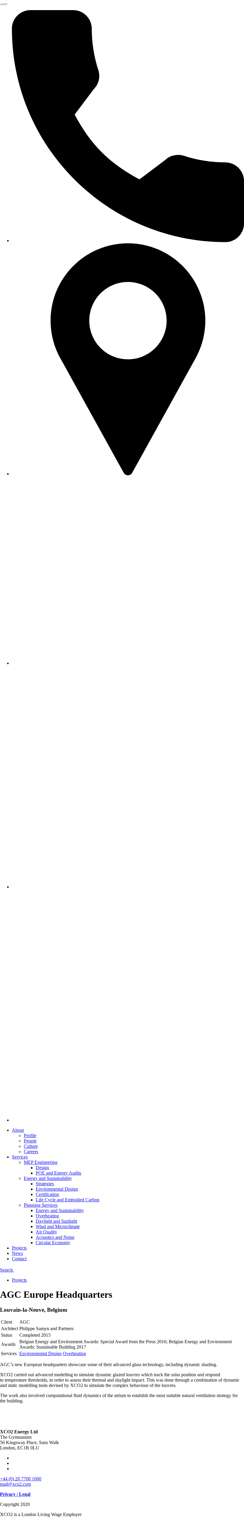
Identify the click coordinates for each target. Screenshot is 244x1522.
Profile (30, 1135)
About (18, 1130)
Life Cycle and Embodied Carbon (67, 1199)
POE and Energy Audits (58, 1172)
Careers (31, 1151)
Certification (47, 1194)
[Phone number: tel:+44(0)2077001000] (128, 240)
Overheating (47, 1215)
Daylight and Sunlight (56, 1221)
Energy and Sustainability (48, 1178)
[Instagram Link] (128, 1120)
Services (20, 1156)
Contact (19, 1258)
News (17, 1253)
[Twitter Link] (128, 663)
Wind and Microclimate (58, 1226)
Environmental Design (57, 1189)
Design (42, 1167)
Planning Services (40, 1205)
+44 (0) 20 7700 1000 (20, 1478)
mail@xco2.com (15, 1484)
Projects (19, 1247)
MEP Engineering (40, 1162)
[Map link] (128, 473)
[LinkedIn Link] (128, 886)
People (30, 1140)
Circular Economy (53, 1242)
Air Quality (46, 1231)
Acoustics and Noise (55, 1237)
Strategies (45, 1183)
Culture (31, 1146)
